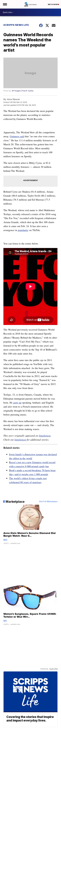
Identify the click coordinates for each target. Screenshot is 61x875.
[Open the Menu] (4, 4)
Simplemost (45, 435)
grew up (17, 402)
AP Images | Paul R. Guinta (22, 91)
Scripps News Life (16, 25)
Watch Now (53, 4)
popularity (23, 230)
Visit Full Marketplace (48, 502)
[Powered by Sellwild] (53, 669)
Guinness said (17, 136)
